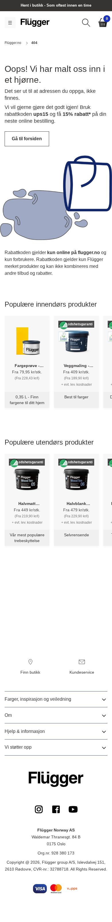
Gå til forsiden (27, 138)
